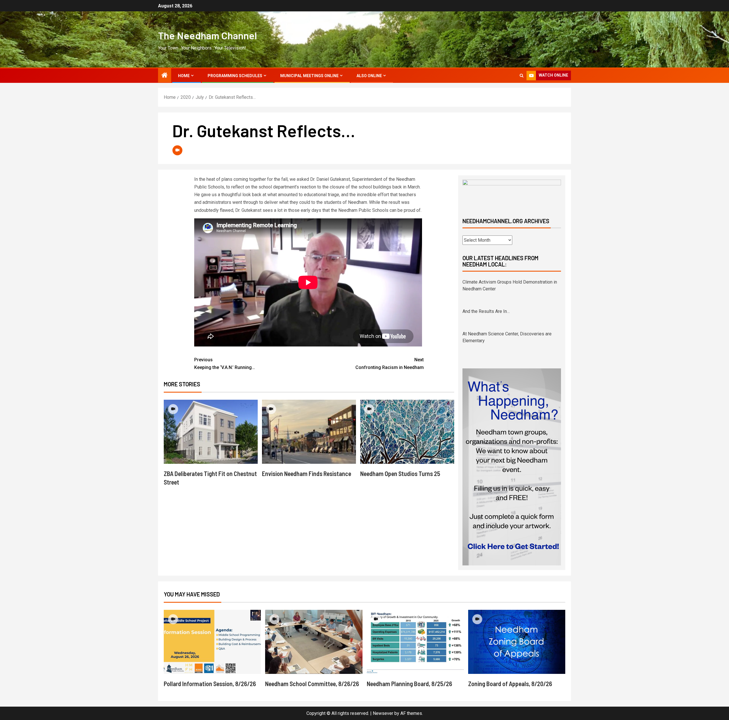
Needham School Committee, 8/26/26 (312, 683)
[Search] (521, 75)
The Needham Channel (207, 35)
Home (184, 75)
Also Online (369, 75)
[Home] (164, 76)
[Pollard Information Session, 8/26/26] (212, 642)
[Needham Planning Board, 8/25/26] (415, 642)
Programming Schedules (235, 75)
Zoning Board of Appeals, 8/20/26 (510, 683)
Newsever (383, 713)
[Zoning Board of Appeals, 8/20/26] (516, 642)
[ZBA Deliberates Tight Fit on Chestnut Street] (211, 432)
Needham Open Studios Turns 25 (400, 473)
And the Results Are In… (486, 282)
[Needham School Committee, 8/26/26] (313, 642)
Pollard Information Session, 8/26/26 (210, 683)
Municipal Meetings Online (309, 75)
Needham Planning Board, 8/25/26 (409, 683)
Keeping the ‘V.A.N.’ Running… (224, 363)
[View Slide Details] (511, 194)
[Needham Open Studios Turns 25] (407, 432)
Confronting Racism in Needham (389, 363)
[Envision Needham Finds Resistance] (309, 432)
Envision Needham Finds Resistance (306, 473)
